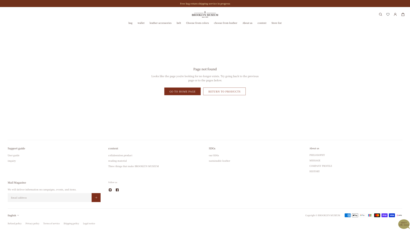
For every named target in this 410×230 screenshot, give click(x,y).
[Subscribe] (96, 197)
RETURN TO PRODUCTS (224, 91)
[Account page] (395, 14)
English (12, 215)
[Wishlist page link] (388, 14)
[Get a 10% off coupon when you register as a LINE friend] (220, 3)
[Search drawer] (380, 14)
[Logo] (205, 14)
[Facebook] (117, 189)
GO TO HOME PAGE (182, 91)
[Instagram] (110, 189)
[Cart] (403, 14)
